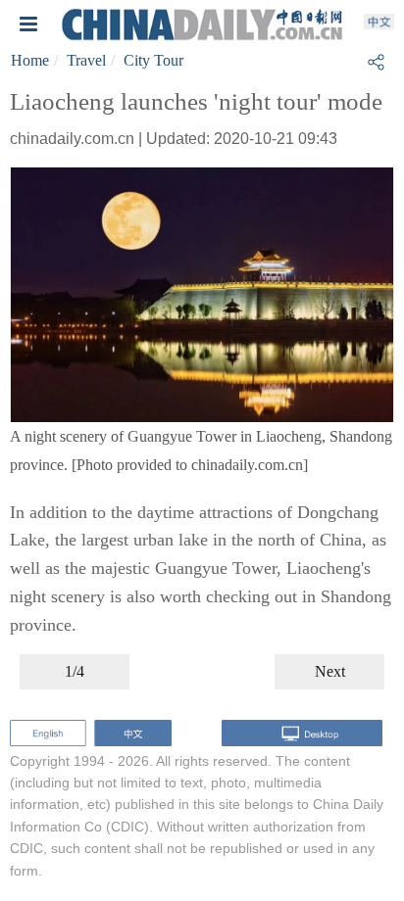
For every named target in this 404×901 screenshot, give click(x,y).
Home (30, 60)
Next (330, 671)
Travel (86, 60)
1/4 (74, 671)
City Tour (153, 60)
